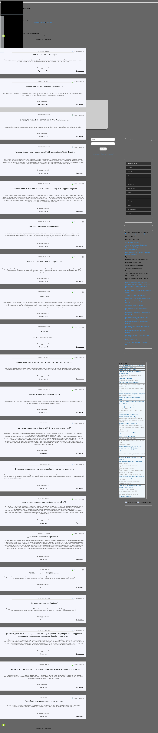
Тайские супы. (45, 296)
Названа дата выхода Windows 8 (44, 603)
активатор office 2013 (125, 496)
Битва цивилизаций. (131, 249)
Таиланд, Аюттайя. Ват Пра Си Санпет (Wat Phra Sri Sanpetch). (44, 120)
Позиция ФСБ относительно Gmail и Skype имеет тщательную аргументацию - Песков (44, 669)
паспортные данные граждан (128, 423)
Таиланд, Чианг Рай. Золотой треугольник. (44, 261)
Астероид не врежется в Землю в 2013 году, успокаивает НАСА (44, 428)
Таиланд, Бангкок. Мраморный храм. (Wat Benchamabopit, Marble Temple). (45, 152)
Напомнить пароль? (107, 154)
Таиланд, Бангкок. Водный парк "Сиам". (44, 394)
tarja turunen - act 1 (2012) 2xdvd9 (129, 448)
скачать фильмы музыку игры (128, 407)
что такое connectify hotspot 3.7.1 (129, 382)
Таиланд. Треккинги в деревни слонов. (45, 226)
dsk (49, 51)
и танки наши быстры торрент (128, 452)
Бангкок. (44, 331)
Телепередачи (131, 201)
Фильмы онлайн (132, 209)
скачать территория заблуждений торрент (132, 394)
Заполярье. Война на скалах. (134, 305)
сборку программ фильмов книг (128, 414)
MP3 (129, 180)
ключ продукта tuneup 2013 (127, 369)
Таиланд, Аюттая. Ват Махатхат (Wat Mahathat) (44, 86)
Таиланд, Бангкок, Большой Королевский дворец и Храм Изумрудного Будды (45, 188)
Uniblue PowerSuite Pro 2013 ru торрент (131, 365)
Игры (129, 192)
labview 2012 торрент (125, 379)
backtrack (122, 392)
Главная (36, 22)
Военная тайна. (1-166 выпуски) (135, 234)
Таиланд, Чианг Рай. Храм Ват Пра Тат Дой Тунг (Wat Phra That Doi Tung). (45, 362)
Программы (131, 175)
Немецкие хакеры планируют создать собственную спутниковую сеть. (44, 469)
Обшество (49, 22)
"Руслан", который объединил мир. (136, 295)
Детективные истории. (132, 242)
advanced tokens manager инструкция (130, 446)
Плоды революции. (131, 340)
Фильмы (130, 171)
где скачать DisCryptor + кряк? (128, 416)
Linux (129, 205)
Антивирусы (131, 184)
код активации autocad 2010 (127, 433)
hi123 (49, 81)
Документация (131, 188)
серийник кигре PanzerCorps (127, 367)
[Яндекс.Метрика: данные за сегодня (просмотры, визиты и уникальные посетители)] (131, 502)
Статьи (42, 22)
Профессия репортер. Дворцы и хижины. (137, 298)
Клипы (129, 213)
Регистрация (96, 154)
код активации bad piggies (127, 450)
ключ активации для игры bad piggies (130, 461)
